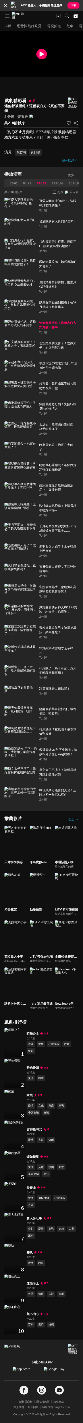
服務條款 (58, 1401)
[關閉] (5, 5)
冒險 (30, 1293)
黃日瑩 (35, 152)
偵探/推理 (44, 1198)
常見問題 (19, 1407)
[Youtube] (59, 1390)
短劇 (30, 1050)
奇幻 (30, 1228)
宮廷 (30, 1044)
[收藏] (68, 123)
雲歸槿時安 (34, 1129)
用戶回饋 (33, 1407)
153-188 (75, 183)
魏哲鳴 (21, 152)
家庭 (51, 1105)
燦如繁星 (33, 1156)
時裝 (41, 1078)
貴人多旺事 (34, 1218)
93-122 (41, 183)
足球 (41, 1167)
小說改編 (53, 1044)
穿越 (61, 1228)
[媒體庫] (76, 16)
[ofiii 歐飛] (19, 16)
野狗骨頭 (33, 1067)
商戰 (61, 1105)
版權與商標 (26, 1401)
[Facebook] (23, 1390)
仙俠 (41, 1293)
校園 (51, 1167)
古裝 (66, 1044)
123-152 (58, 183)
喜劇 (30, 1324)
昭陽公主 (33, 1033)
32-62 (14, 183)
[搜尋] (67, 16)
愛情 (41, 1044)
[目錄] (7, 16)
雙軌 (30, 1252)
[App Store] (26, 1371)
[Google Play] (57, 1371)
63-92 (27, 183)
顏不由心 (33, 1314)
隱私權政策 (43, 1401)
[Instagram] (41, 1390)
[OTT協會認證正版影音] (73, 102)
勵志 (61, 1167)
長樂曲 (31, 1187)
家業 (30, 1095)
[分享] (76, 123)
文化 (41, 1105)
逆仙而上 (33, 1283)
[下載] (58, 16)
